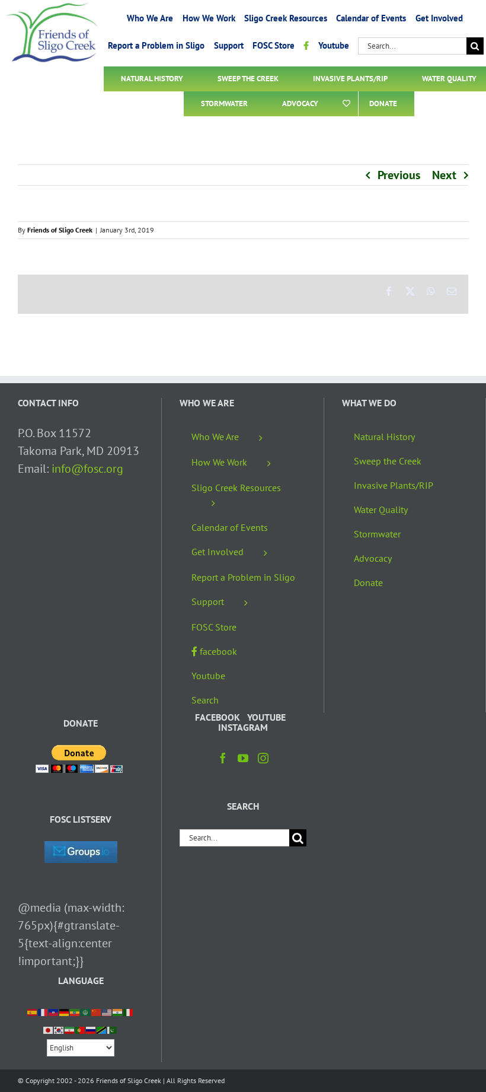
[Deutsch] (64, 1011)
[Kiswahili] (102, 1029)
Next (444, 175)
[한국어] (59, 1029)
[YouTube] (243, 758)
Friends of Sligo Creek (59, 229)
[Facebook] (223, 758)
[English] (107, 1011)
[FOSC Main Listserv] (80, 850)
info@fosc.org (87, 468)
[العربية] (86, 1011)
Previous (399, 175)
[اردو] (112, 1029)
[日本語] (48, 1029)
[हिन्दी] (118, 1011)
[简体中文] (96, 1011)
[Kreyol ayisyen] (54, 1011)
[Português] (80, 1029)
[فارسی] (70, 1029)
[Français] (43, 1011)
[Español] (32, 1011)
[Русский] (91, 1029)
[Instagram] (263, 758)
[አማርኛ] (75, 1011)
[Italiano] (128, 1011)
